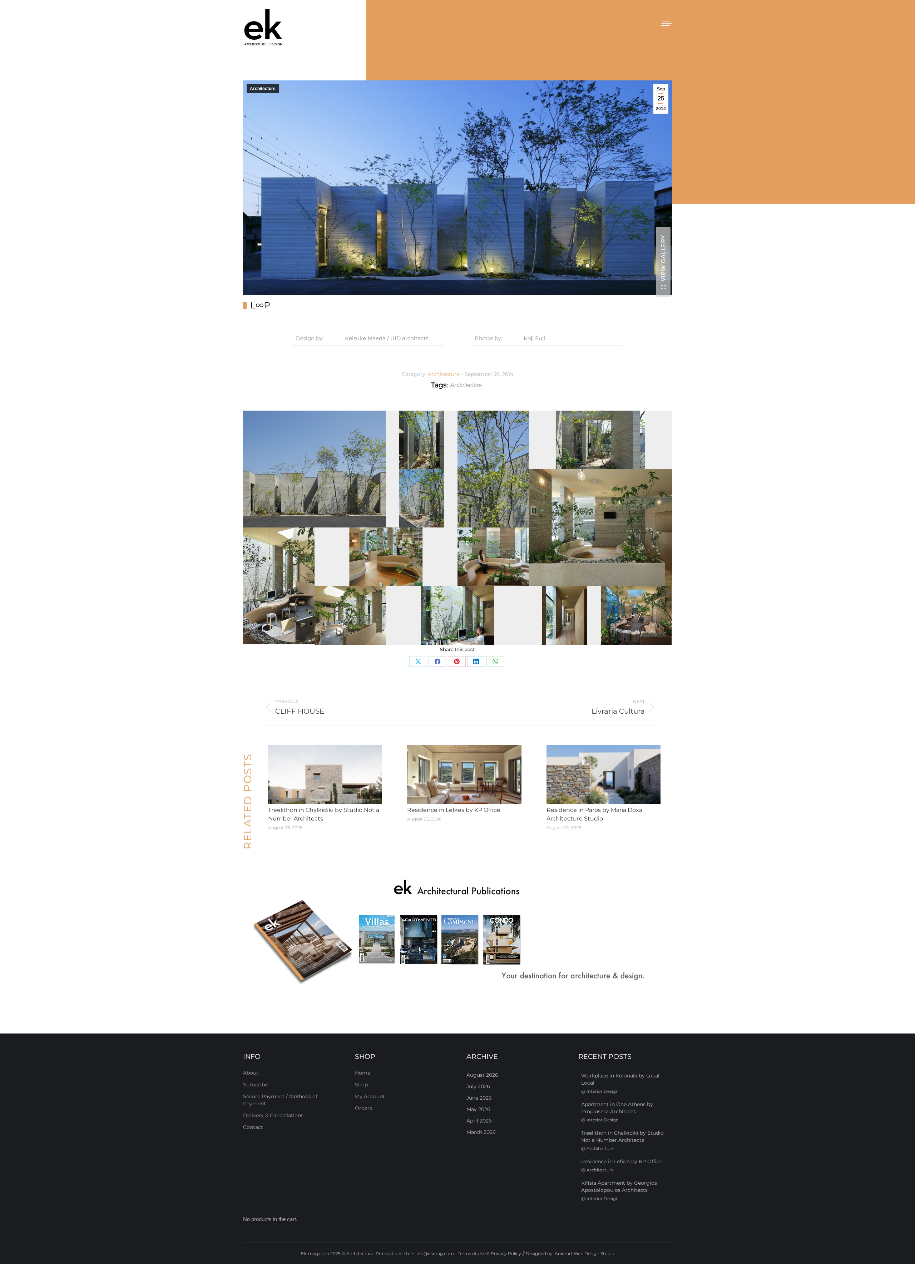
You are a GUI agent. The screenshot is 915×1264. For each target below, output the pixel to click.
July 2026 (478, 1086)
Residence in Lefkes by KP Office (453, 810)
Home (362, 1073)
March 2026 (481, 1132)
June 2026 (479, 1098)
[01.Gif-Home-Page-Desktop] (457, 932)
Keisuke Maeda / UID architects (386, 338)
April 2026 (479, 1120)
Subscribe (255, 1084)
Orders (363, 1108)
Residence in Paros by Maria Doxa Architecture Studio (594, 814)
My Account (370, 1096)
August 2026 (482, 1075)
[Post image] (325, 774)
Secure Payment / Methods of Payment (280, 1100)
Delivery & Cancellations (273, 1115)
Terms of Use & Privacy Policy (489, 1253)
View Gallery (663, 258)
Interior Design (603, 1091)
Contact (253, 1127)
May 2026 (478, 1109)
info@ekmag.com (434, 1253)
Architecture (263, 88)
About (250, 1073)
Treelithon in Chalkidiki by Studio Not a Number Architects (323, 814)
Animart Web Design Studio (584, 1253)
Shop (361, 1084)
